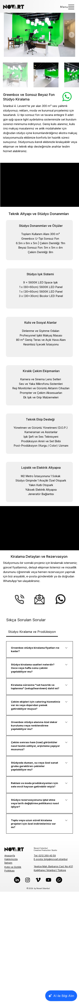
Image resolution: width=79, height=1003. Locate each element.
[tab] (32, 632)
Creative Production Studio (45, 850)
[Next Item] (72, 35)
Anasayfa (9, 855)
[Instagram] (28, 880)
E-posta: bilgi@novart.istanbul (50, 859)
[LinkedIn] (17, 880)
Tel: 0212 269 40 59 (45, 855)
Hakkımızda (11, 859)
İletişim (8, 862)
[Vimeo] (38, 880)
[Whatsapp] (59, 880)
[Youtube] (48, 880)
